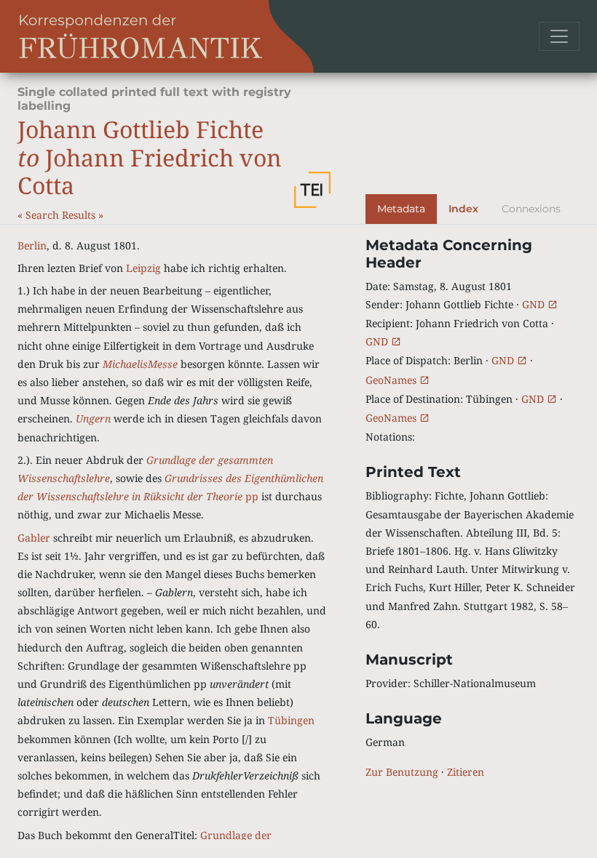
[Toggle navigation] (559, 36)
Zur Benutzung (401, 772)
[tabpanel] (472, 509)
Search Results (61, 215)
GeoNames (392, 380)
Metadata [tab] (401, 208)
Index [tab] (463, 208)
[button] (312, 190)
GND (534, 304)
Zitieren (465, 772)
